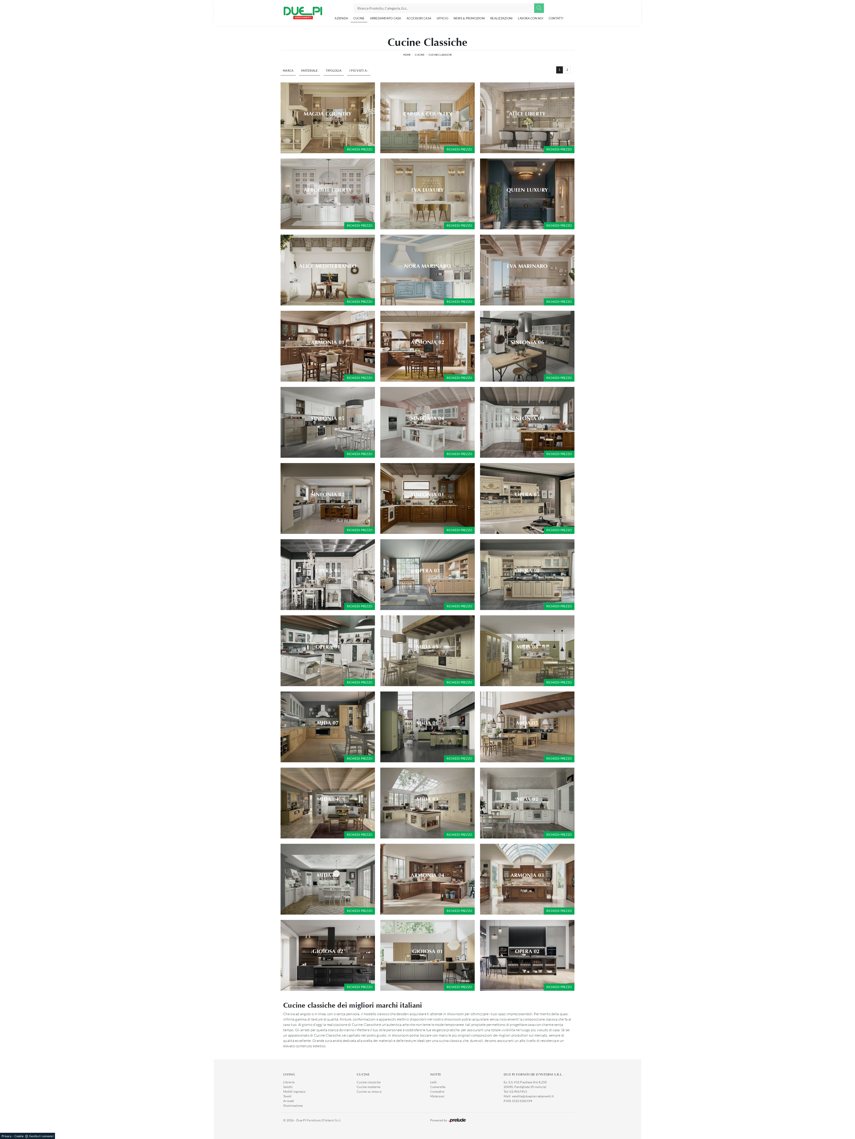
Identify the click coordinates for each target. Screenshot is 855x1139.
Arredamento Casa (385, 18)
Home (407, 54)
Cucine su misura (369, 1091)
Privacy (7, 1136)
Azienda (341, 18)
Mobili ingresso (294, 1091)
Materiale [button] (309, 70)
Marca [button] (288, 70)
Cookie (19, 1136)
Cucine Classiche (440, 54)
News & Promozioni (469, 18)
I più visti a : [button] (358, 70)
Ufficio (442, 18)
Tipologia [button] (334, 70)
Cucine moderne (369, 1087)
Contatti (556, 18)
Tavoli (287, 1096)
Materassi (437, 1096)
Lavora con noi (530, 18)
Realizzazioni (501, 18)
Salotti (288, 1087)
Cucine (359, 18)
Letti (433, 1082)
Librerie (289, 1082)
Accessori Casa (419, 18)
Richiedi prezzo (359, 149)
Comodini (437, 1091)
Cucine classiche (369, 1082)
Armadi (288, 1101)
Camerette (437, 1087)
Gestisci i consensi (41, 1136)
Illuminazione (293, 1105)
